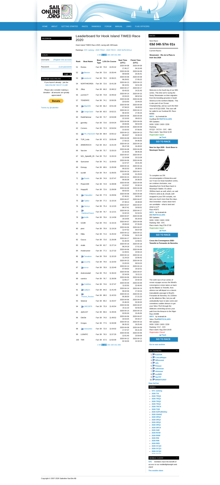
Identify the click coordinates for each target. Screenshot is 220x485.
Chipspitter (88, 195)
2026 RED (156, 443)
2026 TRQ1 (156, 404)
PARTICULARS (165, 119)
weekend (87, 78)
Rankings (96, 26)
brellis (86, 217)
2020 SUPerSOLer (124, 50)
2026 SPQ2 (156, 422)
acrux (86, 267)
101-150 (110, 55)
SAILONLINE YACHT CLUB (56, 85)
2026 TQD (156, 409)
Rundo (86, 178)
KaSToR (158, 355)
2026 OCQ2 (156, 451)
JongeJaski (88, 112)
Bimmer (87, 72)
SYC (150, 462)
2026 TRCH (156, 406)
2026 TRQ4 (156, 396)
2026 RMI (155, 441)
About (54, 26)
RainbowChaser (87, 213)
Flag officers (142, 26)
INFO (151, 116)
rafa (156, 363)
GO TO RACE (163, 141)
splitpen (87, 290)
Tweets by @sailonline (49, 108)
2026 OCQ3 (156, 448)
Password (56, 67)
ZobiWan (87, 284)
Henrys (87, 206)
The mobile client (155, 470)
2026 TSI (155, 393)
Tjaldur (86, 201)
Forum (108, 26)
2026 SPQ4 (156, 417)
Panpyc (158, 366)
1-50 (99, 55)
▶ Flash (163, 137)
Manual (118, 26)
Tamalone (88, 256)
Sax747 (158, 377)
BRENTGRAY (160, 380)
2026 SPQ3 (156, 420)
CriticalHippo (160, 357)
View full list (153, 383)
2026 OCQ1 (156, 454)
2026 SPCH (156, 428)
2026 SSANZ (157, 414)
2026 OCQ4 (156, 446)
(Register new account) (62, 60)
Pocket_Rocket (87, 296)
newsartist (88, 329)
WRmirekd (159, 360)
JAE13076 (88, 306)
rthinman (159, 371)
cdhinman (159, 369)
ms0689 (158, 374)
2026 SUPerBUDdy (159, 412)
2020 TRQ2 (100, 50)
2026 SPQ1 (156, 425)
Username (56, 60)
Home (45, 26)
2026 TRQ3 (156, 399)
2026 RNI (155, 438)
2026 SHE (156, 430)
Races (85, 26)
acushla (87, 262)
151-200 (117, 55)
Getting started (69, 26)
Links (128, 26)
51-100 (104, 55)
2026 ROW (156, 433)
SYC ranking (89, 50)
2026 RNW (156, 435)
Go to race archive (157, 344)
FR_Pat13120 (89, 134)
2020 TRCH (111, 50)
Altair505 (87, 106)
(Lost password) (65, 67)
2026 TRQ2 (156, 401)
